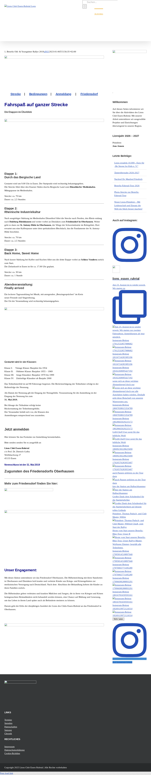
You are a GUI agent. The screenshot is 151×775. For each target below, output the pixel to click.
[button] (142, 14)
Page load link (6, 773)
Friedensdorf (89, 94)
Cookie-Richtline (12, 753)
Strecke (15, 94)
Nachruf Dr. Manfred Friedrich (128, 179)
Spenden (8, 723)
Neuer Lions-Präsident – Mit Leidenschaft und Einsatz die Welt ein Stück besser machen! (128, 205)
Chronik (8, 733)
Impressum (9, 746)
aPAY (46, 51)
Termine (8, 720)
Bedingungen (38, 94)
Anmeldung (63, 94)
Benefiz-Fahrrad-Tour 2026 (126, 185)
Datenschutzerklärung (14, 750)
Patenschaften (10, 727)
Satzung (8, 730)
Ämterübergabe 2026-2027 (126, 173)
